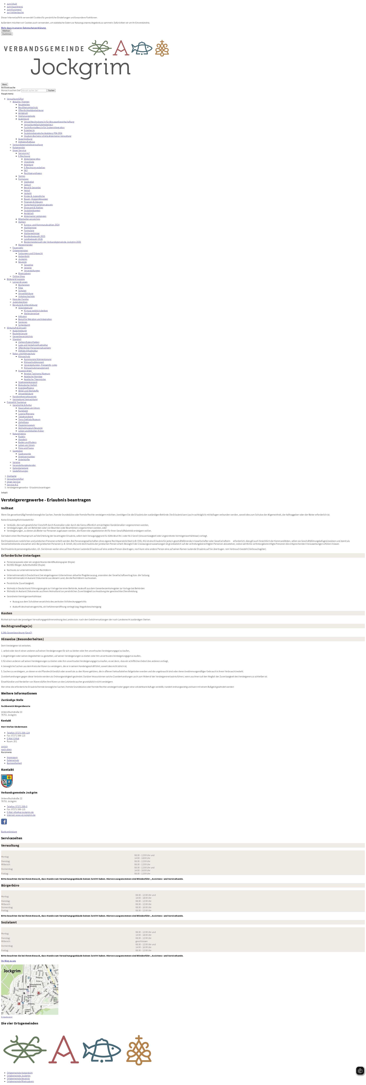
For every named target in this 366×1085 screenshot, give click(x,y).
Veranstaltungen (32, 270)
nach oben (6, 749)
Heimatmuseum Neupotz (30, 427)
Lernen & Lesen (20, 281)
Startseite (11, 476)
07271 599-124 (18, 732)
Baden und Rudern (27, 442)
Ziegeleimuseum (26, 425)
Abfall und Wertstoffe (28, 390)
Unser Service (19, 150)
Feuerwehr (18, 247)
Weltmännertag (31, 313)
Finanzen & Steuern (33, 201)
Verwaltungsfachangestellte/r (38, 124)
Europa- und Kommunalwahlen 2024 (41, 224)
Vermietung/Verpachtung (25, 399)
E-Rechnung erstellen (34, 167)
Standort (17, 339)
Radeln (21, 436)
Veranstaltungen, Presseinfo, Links (40, 364)
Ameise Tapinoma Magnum (37, 373)
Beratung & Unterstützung (25, 304)
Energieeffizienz (26, 387)
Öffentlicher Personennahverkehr (34, 347)
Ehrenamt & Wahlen (33, 207)
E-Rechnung (24, 156)
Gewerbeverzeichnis (23, 336)
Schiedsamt (24, 324)
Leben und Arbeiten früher (31, 430)
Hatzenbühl (23, 256)
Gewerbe (28, 264)
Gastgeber (18, 450)
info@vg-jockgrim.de (20, 812)
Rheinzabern (24, 273)
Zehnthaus (23, 422)
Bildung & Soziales (16, 279)
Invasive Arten (25, 370)
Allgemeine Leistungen (35, 216)
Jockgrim (22, 259)
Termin (21, 176)
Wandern (22, 439)
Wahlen (22, 221)
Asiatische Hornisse (33, 376)
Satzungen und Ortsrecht (30, 253)
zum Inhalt (12, 3)
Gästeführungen (20, 470)
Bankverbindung (9, 831)
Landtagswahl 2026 (33, 239)
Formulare (23, 178)
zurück (4, 746)
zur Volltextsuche (15, 12)
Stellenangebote (26, 115)
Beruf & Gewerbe (32, 187)
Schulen (22, 290)
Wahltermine (30, 227)
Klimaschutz (24, 356)
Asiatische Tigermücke (35, 379)
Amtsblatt (23, 113)
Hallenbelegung (20, 468)
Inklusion (22, 316)
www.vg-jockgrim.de (21, 815)
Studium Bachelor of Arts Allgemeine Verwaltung (47, 136)
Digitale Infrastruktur (28, 350)
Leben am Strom (26, 445)
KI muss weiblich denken (36, 310)
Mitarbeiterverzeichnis (29, 219)
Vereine (28, 267)
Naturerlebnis (19, 433)
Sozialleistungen (32, 210)
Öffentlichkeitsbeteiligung (30, 110)
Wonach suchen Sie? (11, 90)
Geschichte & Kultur (22, 405)
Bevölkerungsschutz (28, 107)
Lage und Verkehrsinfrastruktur (33, 344)
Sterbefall (29, 181)
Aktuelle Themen (21, 101)
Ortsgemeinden (20, 250)
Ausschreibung (25, 138)
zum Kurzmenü (14, 9)
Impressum (12, 757)
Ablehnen (6, 31)
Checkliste (29, 161)
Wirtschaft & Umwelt (16, 327)
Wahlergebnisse (31, 233)
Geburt (27, 184)
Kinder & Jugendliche (34, 196)
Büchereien (24, 284)
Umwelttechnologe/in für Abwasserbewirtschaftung (49, 121)
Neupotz (22, 261)
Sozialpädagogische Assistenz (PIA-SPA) (43, 133)
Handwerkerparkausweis (24, 396)
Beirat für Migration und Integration (35, 319)
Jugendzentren (20, 302)
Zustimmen (7, 34)
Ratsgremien (19, 147)
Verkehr (28, 193)
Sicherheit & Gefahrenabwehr (38, 204)
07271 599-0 (17, 806)
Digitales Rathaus (26, 141)
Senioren (22, 322)
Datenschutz (13, 760)
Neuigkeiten (24, 104)
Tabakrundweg (25, 416)
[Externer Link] (183, 822)
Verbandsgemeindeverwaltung (28, 144)
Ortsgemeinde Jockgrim (18, 1075)
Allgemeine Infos (32, 158)
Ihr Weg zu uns (8, 960)
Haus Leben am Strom (29, 407)
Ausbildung (23, 118)
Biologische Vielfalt (27, 385)
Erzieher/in (29, 130)
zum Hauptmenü (15, 6)
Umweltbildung (25, 293)
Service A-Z (24, 153)
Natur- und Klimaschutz (24, 353)
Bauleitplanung (20, 333)
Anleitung (28, 164)
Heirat (27, 190)
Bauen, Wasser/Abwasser (36, 198)
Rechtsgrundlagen (33, 173)
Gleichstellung (25, 307)
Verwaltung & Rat (15, 98)
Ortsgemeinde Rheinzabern (20, 1081)
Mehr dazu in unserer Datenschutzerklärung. (23, 27)
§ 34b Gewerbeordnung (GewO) (16, 632)
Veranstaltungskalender (24, 465)
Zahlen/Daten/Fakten (28, 342)
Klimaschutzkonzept (34, 362)
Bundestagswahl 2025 (34, 236)
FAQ (26, 170)
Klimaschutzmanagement (36, 367)
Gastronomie (24, 453)
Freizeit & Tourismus (16, 402)
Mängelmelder (25, 244)
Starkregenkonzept (27, 382)
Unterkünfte (24, 459)
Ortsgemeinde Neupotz (18, 1078)
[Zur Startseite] (87, 81)
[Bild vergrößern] (183, 1048)
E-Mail (13, 738)
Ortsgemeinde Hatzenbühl (20, 1072)
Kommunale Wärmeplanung (37, 359)
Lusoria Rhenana (26, 413)
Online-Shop (19, 276)
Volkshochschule (26, 296)
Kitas (20, 287)
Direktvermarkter (26, 456)
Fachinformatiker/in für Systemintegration (44, 127)
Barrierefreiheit (14, 763)
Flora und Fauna (26, 447)
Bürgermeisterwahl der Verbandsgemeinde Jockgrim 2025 (52, 241)
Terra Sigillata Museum (29, 419)
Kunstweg (23, 410)
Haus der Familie (21, 299)
